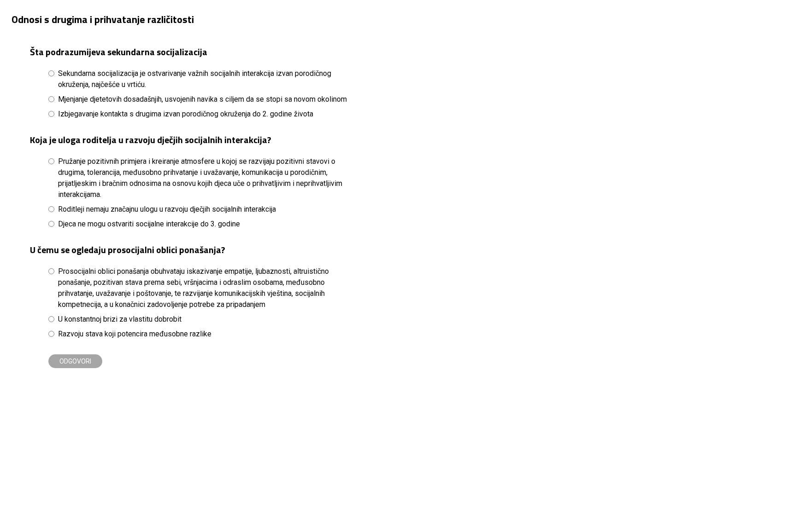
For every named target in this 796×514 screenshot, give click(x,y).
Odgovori (75, 361)
